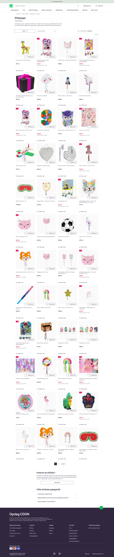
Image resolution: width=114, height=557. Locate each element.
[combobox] (47, 5)
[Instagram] (54, 553)
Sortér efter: (83, 31)
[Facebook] (60, 553)
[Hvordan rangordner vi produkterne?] (78, 31)
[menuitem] (15, 10)
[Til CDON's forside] (11, 5)
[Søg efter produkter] (78, 5)
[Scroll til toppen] (101, 507)
